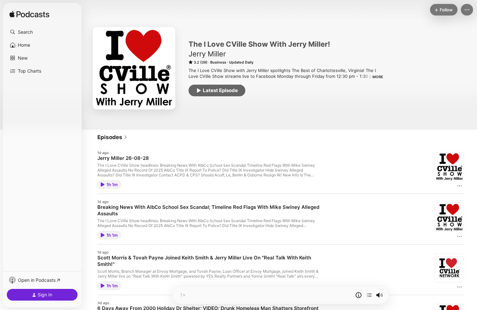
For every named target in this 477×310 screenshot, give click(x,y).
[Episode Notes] (358, 295)
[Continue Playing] (369, 295)
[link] (112, 137)
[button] (42, 32)
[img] (29, 14)
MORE (378, 77)
